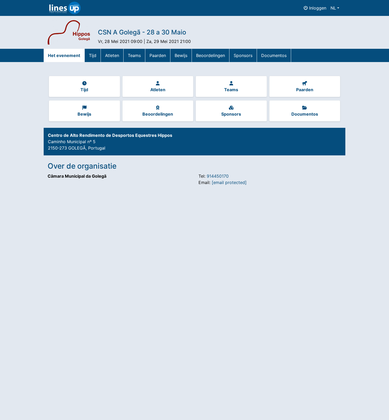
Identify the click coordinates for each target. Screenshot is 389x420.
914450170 (218, 176)
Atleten (112, 55)
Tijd (92, 55)
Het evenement (64, 55)
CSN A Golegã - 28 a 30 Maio (142, 32)
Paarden (158, 55)
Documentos (274, 55)
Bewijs (181, 55)
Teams (134, 55)
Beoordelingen (210, 55)
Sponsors (243, 55)
